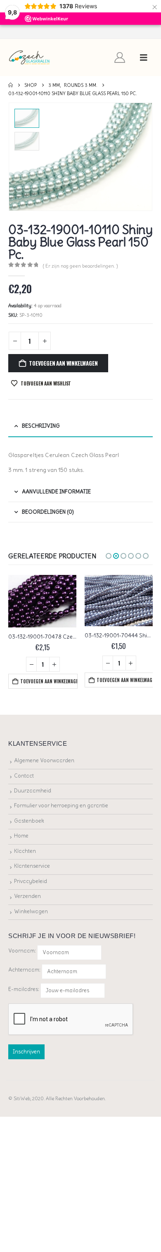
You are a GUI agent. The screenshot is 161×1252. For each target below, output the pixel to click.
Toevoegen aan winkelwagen (63, 363)
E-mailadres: (24, 988)
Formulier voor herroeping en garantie (61, 805)
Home (21, 835)
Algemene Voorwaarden (44, 760)
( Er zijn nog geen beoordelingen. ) (80, 266)
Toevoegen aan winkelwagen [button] (48, 681)
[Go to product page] (42, 601)
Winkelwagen (31, 911)
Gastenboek (29, 820)
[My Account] (120, 57)
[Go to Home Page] (10, 85)
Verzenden (27, 896)
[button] (144, 57)
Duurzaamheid (32, 790)
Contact (24, 775)
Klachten (25, 851)
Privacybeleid (30, 881)
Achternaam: (24, 969)
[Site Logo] (29, 58)
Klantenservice (32, 865)
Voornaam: (22, 950)
